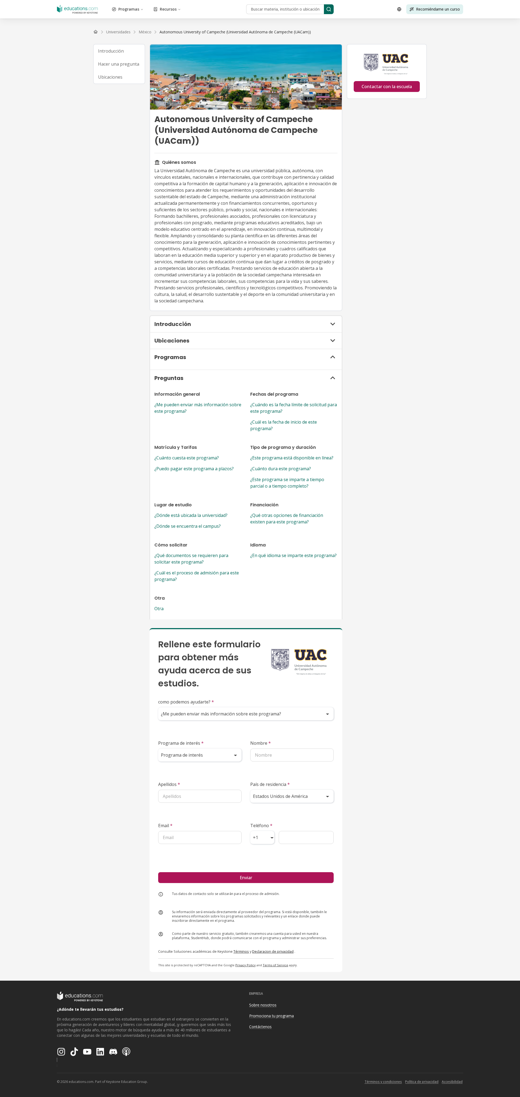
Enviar (246, 878)
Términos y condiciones (383, 1081)
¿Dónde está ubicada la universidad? (190, 515)
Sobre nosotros (263, 1005)
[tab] (119, 50)
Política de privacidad (421, 1081)
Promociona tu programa (271, 1015)
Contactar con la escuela (387, 86)
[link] (235, 32)
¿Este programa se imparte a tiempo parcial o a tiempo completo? (287, 482)
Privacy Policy (245, 965)
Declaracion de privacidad (273, 951)
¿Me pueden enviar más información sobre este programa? (197, 408)
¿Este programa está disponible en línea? (291, 458)
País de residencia (270, 784)
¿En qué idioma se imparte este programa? (293, 555)
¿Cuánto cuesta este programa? (186, 458)
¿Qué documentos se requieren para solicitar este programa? (191, 558)
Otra (159, 609)
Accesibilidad (452, 1081)
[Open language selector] (399, 9)
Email (165, 826)
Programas (128, 9)
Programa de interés (181, 743)
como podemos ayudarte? (186, 702)
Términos (241, 951)
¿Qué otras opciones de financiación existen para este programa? (286, 518)
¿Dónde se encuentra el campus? (187, 526)
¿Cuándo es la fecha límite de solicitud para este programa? (293, 408)
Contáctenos (260, 1026)
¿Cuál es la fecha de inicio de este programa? (283, 425)
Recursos (168, 9)
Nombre (260, 743)
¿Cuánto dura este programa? (280, 469)
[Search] (329, 9)
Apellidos (169, 784)
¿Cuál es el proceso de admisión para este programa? (196, 576)
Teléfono (261, 826)
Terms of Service (275, 965)
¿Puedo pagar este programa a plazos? (194, 469)
